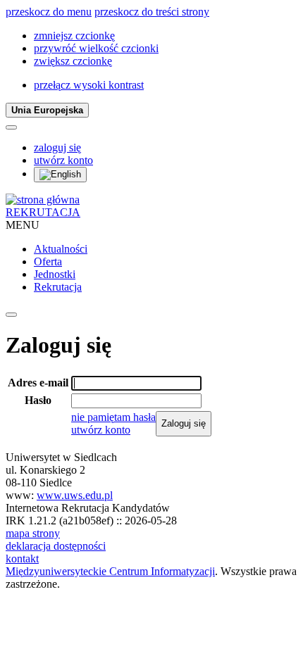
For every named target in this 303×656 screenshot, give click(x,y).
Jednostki (54, 274)
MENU (22, 225)
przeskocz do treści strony (151, 12)
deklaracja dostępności (56, 546)
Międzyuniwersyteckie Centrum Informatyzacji (110, 571)
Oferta (48, 261)
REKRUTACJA (43, 212)
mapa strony (33, 533)
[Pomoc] (11, 127)
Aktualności (60, 249)
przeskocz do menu (49, 12)
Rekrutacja (58, 287)
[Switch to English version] (60, 174)
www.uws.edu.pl (75, 495)
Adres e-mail (38, 383)
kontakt (22, 558)
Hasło (38, 400)
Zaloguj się (183, 423)
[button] (74, 36)
